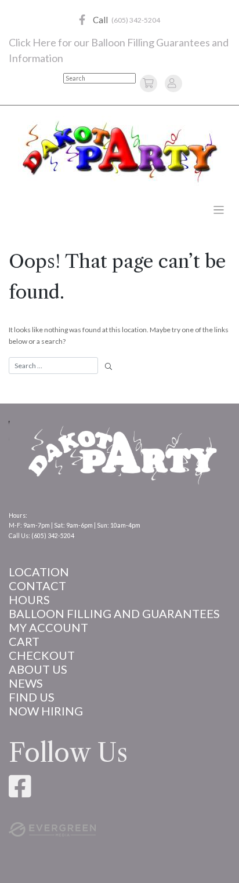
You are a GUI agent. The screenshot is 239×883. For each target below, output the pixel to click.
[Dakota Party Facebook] (82, 20)
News (26, 683)
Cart (24, 641)
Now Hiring (46, 711)
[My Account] (172, 82)
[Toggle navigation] (219, 210)
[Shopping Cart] (150, 82)
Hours (29, 599)
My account (48, 627)
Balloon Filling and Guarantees (114, 613)
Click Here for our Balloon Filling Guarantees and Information (119, 50)
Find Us (32, 697)
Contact (37, 586)
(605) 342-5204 (135, 20)
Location (39, 572)
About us (38, 669)
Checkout (42, 655)
